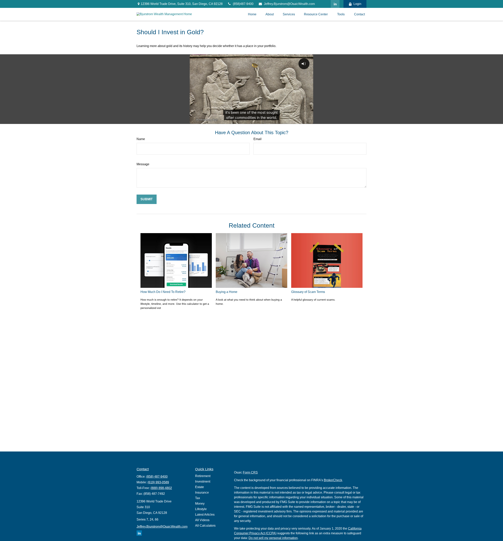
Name (141, 139)
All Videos (202, 520)
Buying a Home (226, 292)
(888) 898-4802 (161, 488)
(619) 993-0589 (158, 482)
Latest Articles (205, 514)
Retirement (202, 476)
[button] (252, 14)
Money (200, 503)
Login (357, 4)
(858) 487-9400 (157, 476)
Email (257, 139)
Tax (197, 498)
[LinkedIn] (335, 4)
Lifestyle (201, 509)
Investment (202, 481)
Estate (199, 487)
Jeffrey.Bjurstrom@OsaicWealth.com (289, 4)
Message (143, 164)
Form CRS (250, 472)
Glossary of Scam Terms (308, 292)
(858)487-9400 (243, 4)
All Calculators (205, 525)
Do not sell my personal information (273, 538)
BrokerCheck (333, 480)
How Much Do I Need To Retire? (162, 292)
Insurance (202, 492)
